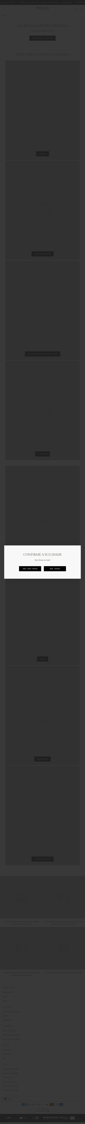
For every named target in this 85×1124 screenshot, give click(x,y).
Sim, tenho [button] (55, 569)
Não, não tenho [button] (30, 569)
